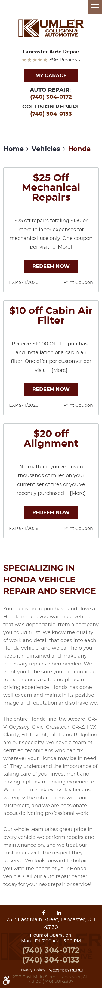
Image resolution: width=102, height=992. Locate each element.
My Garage (51, 75)
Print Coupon (78, 282)
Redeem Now (51, 266)
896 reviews (64, 60)
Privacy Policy (31, 970)
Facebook (44, 913)
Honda (79, 149)
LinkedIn (59, 913)
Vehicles (46, 149)
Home (13, 149)
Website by (66, 970)
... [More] (61, 247)
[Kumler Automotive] (51, 28)
